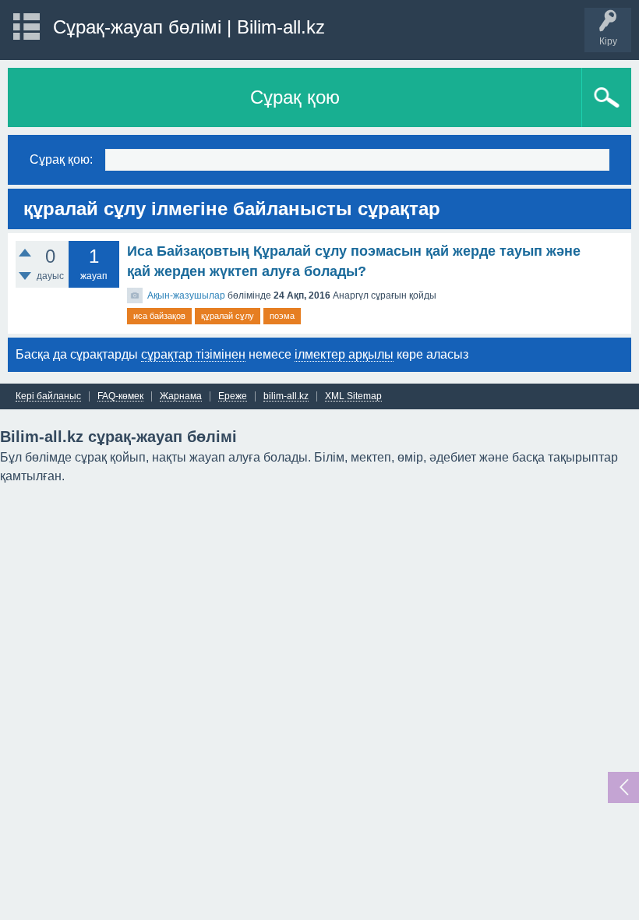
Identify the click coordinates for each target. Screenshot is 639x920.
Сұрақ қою (295, 97)
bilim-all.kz (286, 396)
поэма (282, 315)
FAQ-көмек (120, 396)
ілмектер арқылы (344, 354)
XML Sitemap (353, 396)
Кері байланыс (48, 396)
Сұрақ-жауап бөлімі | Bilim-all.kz (189, 26)
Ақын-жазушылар (186, 295)
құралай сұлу (227, 315)
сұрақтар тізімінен (193, 354)
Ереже (232, 396)
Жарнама (181, 396)
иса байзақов (159, 315)
